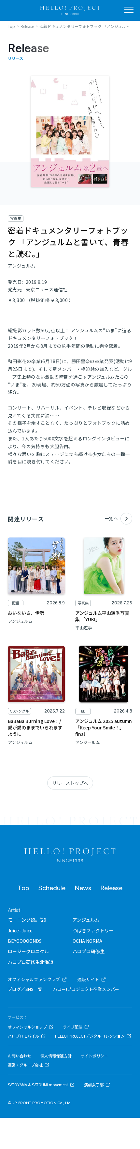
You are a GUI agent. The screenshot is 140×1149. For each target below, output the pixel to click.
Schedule (51, 888)
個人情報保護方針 (56, 1055)
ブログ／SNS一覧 (25, 989)
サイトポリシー (94, 1055)
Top (23, 888)
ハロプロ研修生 (89, 951)
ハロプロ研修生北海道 (30, 962)
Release (111, 888)
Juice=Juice (20, 930)
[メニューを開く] (129, 10)
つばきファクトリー (93, 930)
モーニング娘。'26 (27, 919)
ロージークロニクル (28, 951)
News (83, 888)
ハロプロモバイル (23, 1036)
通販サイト (88, 979)
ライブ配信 (72, 1026)
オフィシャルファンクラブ (34, 979)
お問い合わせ (19, 1055)
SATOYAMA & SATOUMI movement (38, 1084)
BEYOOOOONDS (25, 941)
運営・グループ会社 (25, 1064)
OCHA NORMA (87, 941)
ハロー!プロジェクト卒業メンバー (86, 989)
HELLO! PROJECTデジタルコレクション (90, 1036)
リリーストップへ (70, 783)
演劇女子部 (94, 1084)
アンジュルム (86, 919)
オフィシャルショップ (27, 1026)
